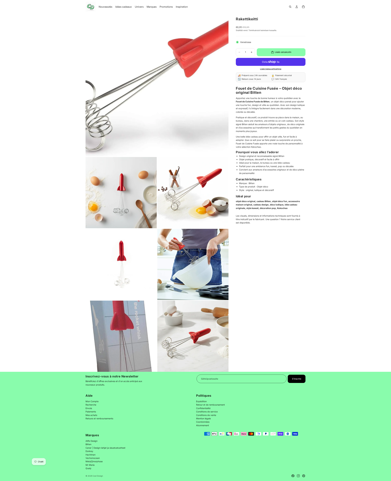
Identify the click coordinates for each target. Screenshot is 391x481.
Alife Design (91, 441)
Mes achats (91, 415)
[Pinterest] (303, 476)
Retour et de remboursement (210, 404)
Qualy (88, 468)
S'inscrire (296, 378)
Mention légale (203, 418)
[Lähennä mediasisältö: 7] (192, 336)
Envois (89, 408)
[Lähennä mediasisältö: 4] (121, 264)
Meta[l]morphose (94, 461)
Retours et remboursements (99, 418)
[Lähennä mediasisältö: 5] (192, 264)
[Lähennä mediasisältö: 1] (157, 84)
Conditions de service (207, 411)
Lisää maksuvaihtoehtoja (270, 69)
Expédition (201, 401)
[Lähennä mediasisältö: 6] (121, 336)
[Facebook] (293, 476)
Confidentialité (203, 408)
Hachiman (90, 454)
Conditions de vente (206, 415)
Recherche (91, 404)
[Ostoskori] (303, 6)
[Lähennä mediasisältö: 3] (192, 192)
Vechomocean (93, 458)
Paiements (91, 411)
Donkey (89, 451)
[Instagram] (298, 476)
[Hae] (290, 6)
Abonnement (202, 425)
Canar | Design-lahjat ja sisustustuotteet (105, 447)
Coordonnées (202, 422)
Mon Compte (92, 401)
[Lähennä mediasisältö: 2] (121, 192)
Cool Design (98, 476)
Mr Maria (90, 465)
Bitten (88, 444)
